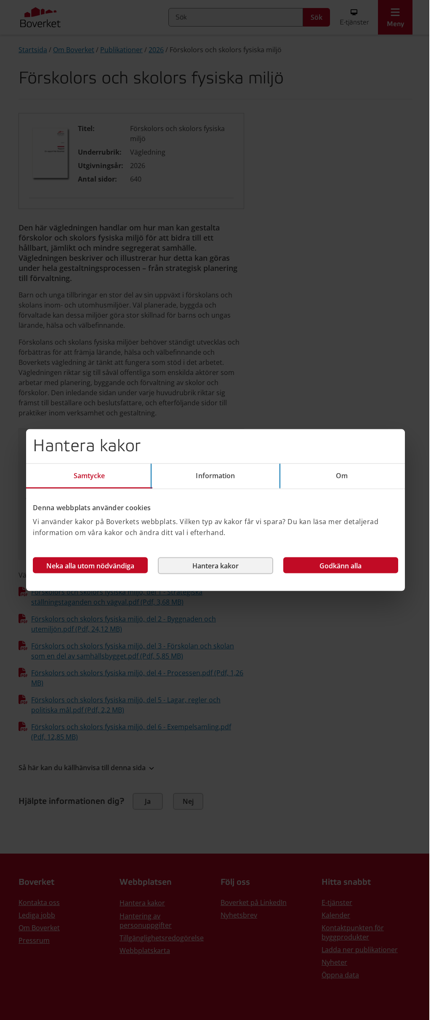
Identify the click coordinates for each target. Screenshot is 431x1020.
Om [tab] (342, 475)
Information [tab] (215, 475)
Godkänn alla (340, 565)
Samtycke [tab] (89, 475)
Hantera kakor (215, 565)
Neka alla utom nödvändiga (90, 565)
